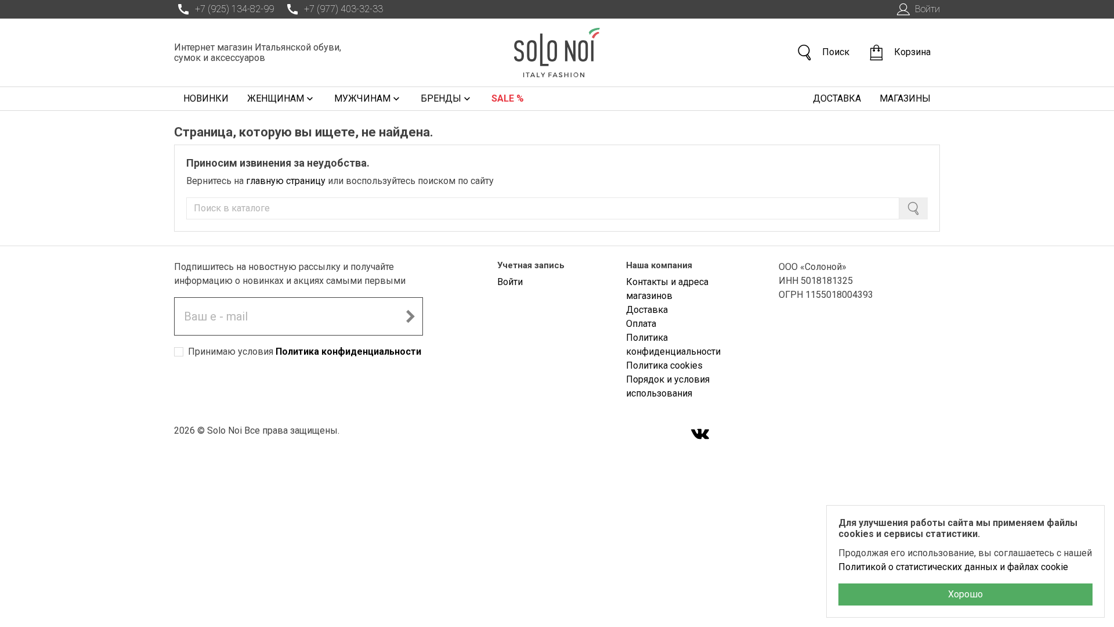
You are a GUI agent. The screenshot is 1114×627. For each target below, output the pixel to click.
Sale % (507, 98)
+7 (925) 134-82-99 (234, 9)
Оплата (641, 323)
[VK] (700, 435)
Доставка (837, 98)
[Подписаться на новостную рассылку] (410, 316)
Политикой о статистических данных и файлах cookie (953, 566)
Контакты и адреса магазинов (667, 288)
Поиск (835, 51)
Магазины (905, 98)
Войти (927, 9)
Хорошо (965, 594)
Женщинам (275, 98)
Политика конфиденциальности (348, 351)
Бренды (441, 98)
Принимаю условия (304, 351)
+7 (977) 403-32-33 (343, 9)
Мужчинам (362, 98)
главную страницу (285, 180)
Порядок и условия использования (668, 386)
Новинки (206, 98)
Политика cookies (664, 365)
